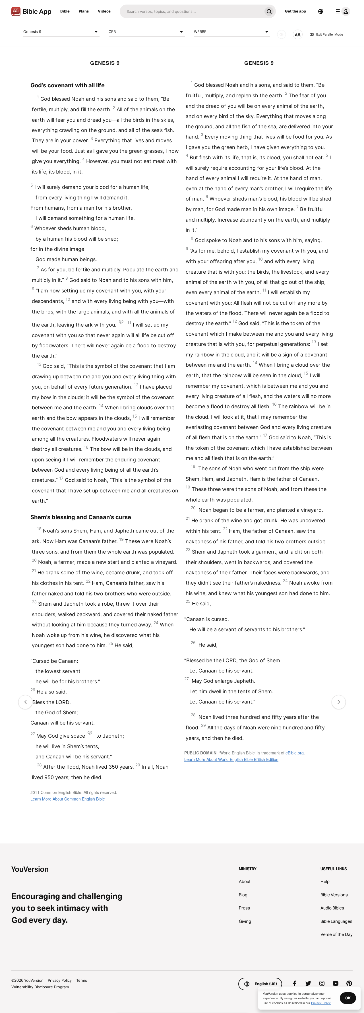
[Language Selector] (320, 11)
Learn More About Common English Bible (67, 799)
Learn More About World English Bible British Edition (231, 759)
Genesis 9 (32, 31)
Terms (81, 980)
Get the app (295, 11)
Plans (84, 11)
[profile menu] (342, 11)
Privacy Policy (60, 980)
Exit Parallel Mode (329, 34)
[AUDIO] (281, 34)
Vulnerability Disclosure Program (40, 987)
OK (348, 998)
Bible (65, 11)
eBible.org (295, 753)
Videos (104, 11)
